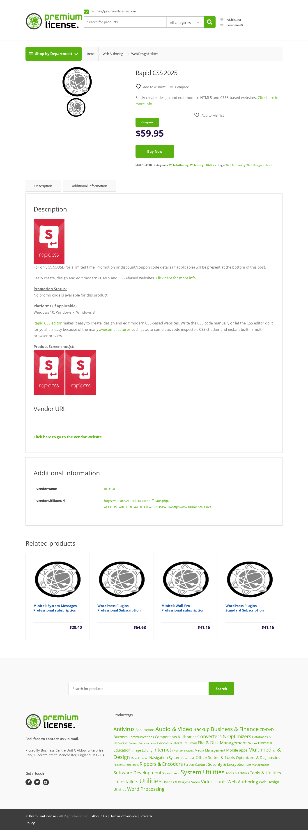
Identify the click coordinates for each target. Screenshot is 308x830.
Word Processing (145, 789)
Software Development (137, 773)
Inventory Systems (183, 750)
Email (192, 743)
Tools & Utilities (265, 772)
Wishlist (233, 20)
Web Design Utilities (203, 165)
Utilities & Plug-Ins (176, 782)
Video (195, 782)
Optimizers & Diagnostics (258, 757)
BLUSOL (110, 489)
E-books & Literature (172, 743)
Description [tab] (43, 186)
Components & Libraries (175, 736)
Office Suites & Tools (215, 757)
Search (221, 688)
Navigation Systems (166, 757)
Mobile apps (236, 750)
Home (90, 53)
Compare (234, 25)
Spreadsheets (171, 773)
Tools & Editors (237, 773)
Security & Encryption (227, 764)
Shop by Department (53, 53)
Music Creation (139, 758)
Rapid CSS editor (48, 323)
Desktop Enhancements (142, 743)
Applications (145, 729)
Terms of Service (123, 816)
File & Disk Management (222, 742)
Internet (162, 750)
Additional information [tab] (89, 186)
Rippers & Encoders (161, 764)
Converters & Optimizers (224, 736)
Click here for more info (176, 278)
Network (189, 758)
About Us (99, 816)
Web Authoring (179, 165)
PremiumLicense (42, 816)
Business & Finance (235, 729)
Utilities (150, 780)
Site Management (257, 764)
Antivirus (124, 729)
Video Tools (214, 781)
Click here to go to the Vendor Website (68, 437)
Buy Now (154, 151)
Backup (201, 729)
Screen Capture (195, 764)
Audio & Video (173, 729)
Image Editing (141, 750)
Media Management (210, 750)
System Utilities (203, 772)
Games (252, 743)
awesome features (115, 329)
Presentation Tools (126, 765)
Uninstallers (125, 782)
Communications (141, 737)
